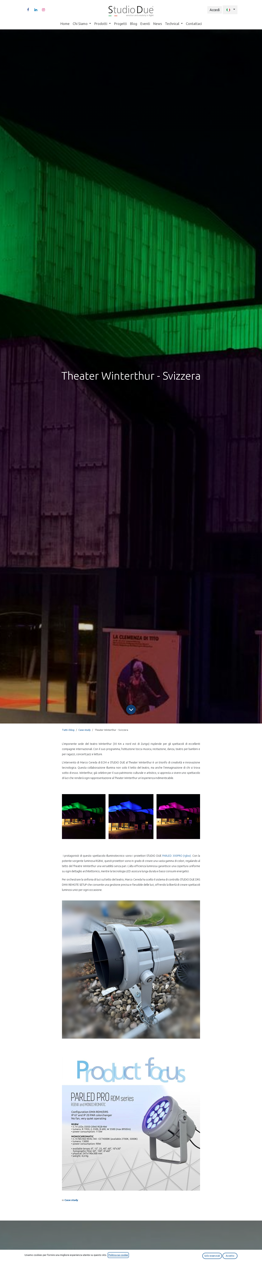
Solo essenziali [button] (212, 1256)
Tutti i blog (68, 729)
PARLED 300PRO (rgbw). (176, 855)
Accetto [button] (230, 1256)
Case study (84, 729)
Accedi (215, 10)
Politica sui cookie (118, 1255)
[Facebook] (28, 9)
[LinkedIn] (35, 9)
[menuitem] (65, 24)
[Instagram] (43, 9)
